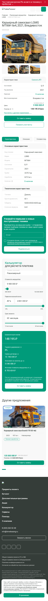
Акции (4, 503)
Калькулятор (7, 507)
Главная (5, 15)
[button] (43, 69)
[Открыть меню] (43, 9)
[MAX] (14, 547)
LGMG (4, 17)
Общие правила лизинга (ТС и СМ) (14, 557)
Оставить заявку (24, 118)
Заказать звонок (24, 538)
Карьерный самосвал (35, 15)
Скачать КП (36, 80)
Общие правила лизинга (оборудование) (16, 560)
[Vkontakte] (9, 547)
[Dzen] (19, 547)
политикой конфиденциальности (18, 244)
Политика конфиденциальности (13, 562)
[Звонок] (38, 9)
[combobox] (24, 273)
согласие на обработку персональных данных (22, 241)
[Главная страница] (10, 9)
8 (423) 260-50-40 (9, 528)
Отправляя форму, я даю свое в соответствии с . (25, 242)
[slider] (7, 289)
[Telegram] (4, 547)
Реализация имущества (18, 15)
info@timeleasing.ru (10, 532)
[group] (24, 417)
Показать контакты (24, 125)
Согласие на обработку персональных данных (18, 565)
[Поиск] (32, 9)
